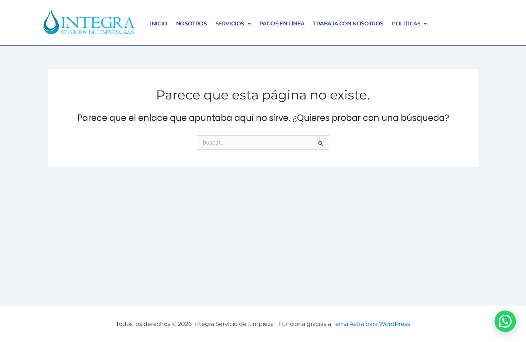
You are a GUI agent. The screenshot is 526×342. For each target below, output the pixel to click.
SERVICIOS (229, 23)
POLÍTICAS (406, 23)
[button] (505, 321)
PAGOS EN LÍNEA (282, 23)
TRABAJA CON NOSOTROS (348, 23)
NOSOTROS (191, 23)
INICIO (158, 23)
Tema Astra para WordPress (371, 324)
